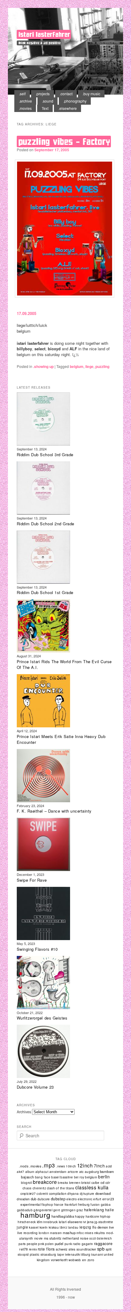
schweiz (62, 1249)
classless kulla (91, 1187)
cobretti (42, 1193)
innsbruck (50, 1221)
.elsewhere (67, 108)
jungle (22, 1227)
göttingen (68, 1210)
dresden (23, 1198)
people (32, 1243)
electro (71, 1199)
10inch (71, 1166)
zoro (90, 1260)
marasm (56, 1233)
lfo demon (100, 1227)
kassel (33, 1227)
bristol (85, 1182)
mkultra (99, 1232)
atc (81, 1171)
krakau (54, 1227)
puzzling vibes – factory (65, 141)
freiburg (84, 1204)
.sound (47, 100)
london (44, 1233)
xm (84, 1260)
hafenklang (94, 1209)
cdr (107, 1182)
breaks (63, 1183)
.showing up (43, 366)
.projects (43, 93)
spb (101, 1248)
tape (60, 1254)
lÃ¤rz (63, 1227)
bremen (74, 1182)
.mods (23, 1166)
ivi (84, 1222)
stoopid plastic (29, 1254)
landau (73, 1227)
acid (109, 1166)
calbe (95, 1183)
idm (39, 1221)
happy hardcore (87, 1216)
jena (90, 1221)
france (58, 1204)
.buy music (91, 93)
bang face (43, 1177)
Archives (24, 1111)
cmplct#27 (28, 1193)
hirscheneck (27, 1222)
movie (38, 1238)
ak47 (20, 1172)
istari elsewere (70, 1221)
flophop (47, 1204)
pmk (41, 1244)
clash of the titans (60, 1188)
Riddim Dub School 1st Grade (45, 592)
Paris (22, 1244)
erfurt (97, 1199)
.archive (25, 100)
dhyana (73, 1193)
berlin (104, 1177)
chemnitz (39, 1188)
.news (60, 1166)
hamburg (35, 1215)
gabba (106, 1204)
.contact (66, 93)
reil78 (23, 1249)
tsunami (97, 1254)
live (111, 1227)
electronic (85, 1199)
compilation (58, 1193)
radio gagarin (83, 1243)
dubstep (58, 1199)
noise (84, 1238)
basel (55, 1177)
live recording (27, 1232)
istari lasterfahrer (44, 34)
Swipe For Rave (32, 880)
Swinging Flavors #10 (37, 949)
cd (102, 1182)
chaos (27, 1188)
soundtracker (86, 1249)
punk (68, 1243)
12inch (85, 1165)
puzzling (102, 366)
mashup (69, 1232)
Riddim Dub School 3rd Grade (45, 454)
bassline (66, 1177)
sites (72, 1249)
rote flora (46, 1249)
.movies (25, 108)
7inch (99, 1166)
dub (34, 1198)
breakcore (45, 1181)
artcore (73, 1172)
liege (89, 366)
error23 (108, 1199)
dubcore (43, 1199)
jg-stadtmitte (103, 1222)
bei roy (79, 1177)
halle (109, 1209)
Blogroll (26, 1183)
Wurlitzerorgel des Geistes (42, 1018)
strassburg (48, 1254)
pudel (59, 1243)
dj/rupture (87, 1193)
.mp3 (48, 1165)
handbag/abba (62, 1216)
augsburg (92, 1172)
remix (33, 1249)
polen (49, 1243)
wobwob (75, 1260)
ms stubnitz (53, 1238)
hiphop (105, 1216)
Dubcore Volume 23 (35, 1087)
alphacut (41, 1172)
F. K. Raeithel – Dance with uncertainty (54, 811)
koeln (44, 1227)
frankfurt (71, 1204)
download (103, 1193)
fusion (95, 1204)
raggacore (103, 1243)
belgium (76, 366)
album (29, 1172)
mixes (89, 1233)
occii (92, 1238)
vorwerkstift (59, 1260)
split (109, 1249)
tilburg (85, 1254)
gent (56, 1210)
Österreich (104, 1238)
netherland (70, 1238)
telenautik (72, 1254)
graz (79, 1210)
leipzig (85, 1227)
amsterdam (58, 1171)
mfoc (80, 1232)
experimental (30, 1204)
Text (45, 108)
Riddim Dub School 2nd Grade (45, 524)
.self (22, 93)
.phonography (75, 100)
